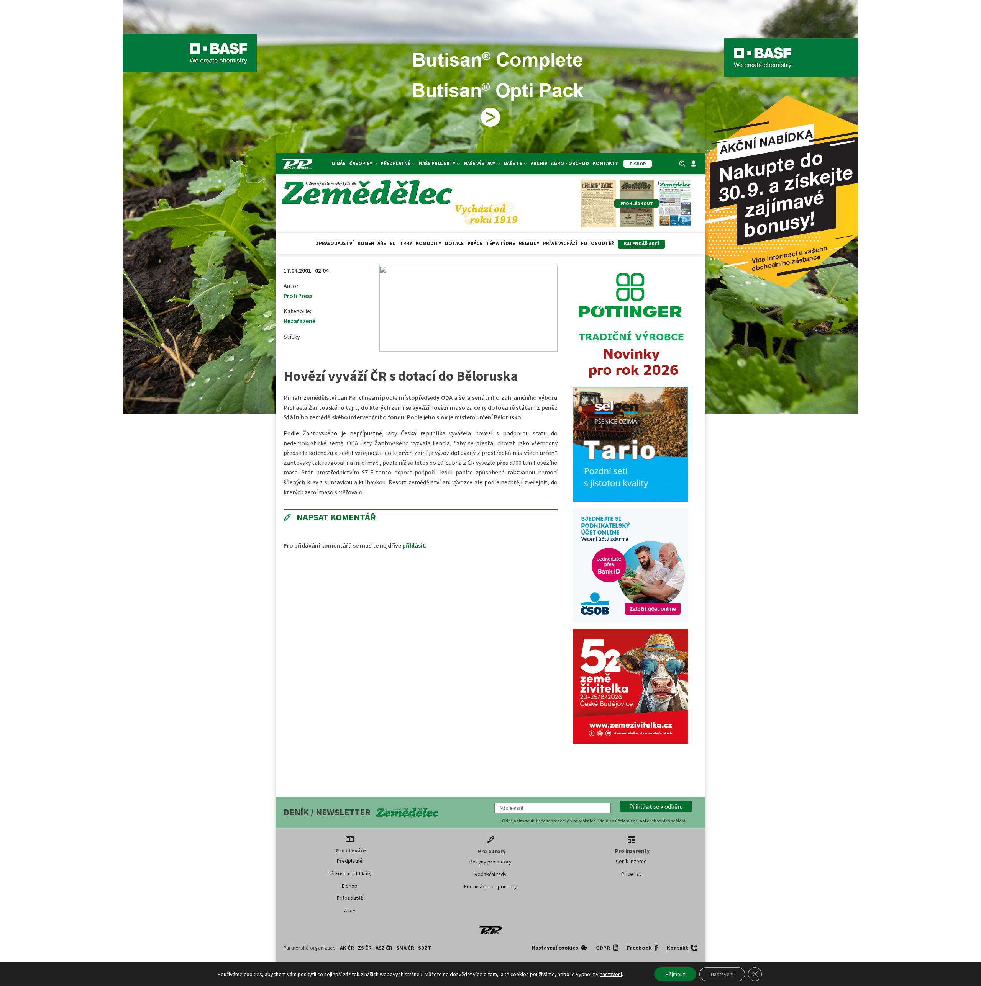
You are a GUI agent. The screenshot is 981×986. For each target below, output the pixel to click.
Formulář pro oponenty (490, 886)
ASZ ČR (384, 947)
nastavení (611, 974)
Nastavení (722, 974)
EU (393, 243)
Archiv (539, 163)
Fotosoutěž (597, 243)
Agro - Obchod (570, 163)
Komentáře (372, 243)
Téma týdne (500, 243)
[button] (656, 806)
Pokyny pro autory (490, 861)
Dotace (454, 243)
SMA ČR (405, 947)
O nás (338, 163)
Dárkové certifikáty (350, 873)
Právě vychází (560, 243)
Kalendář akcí (641, 243)
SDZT (424, 947)
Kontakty (605, 163)
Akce (350, 910)
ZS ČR (365, 947)
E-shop (350, 885)
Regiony (529, 243)
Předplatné (350, 860)
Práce (475, 243)
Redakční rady (490, 874)
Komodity (428, 243)
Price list (631, 873)
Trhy (406, 243)
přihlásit (413, 545)
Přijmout (675, 974)
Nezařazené (299, 321)
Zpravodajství (335, 243)
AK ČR (347, 947)
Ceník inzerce (631, 861)
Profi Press (298, 295)
